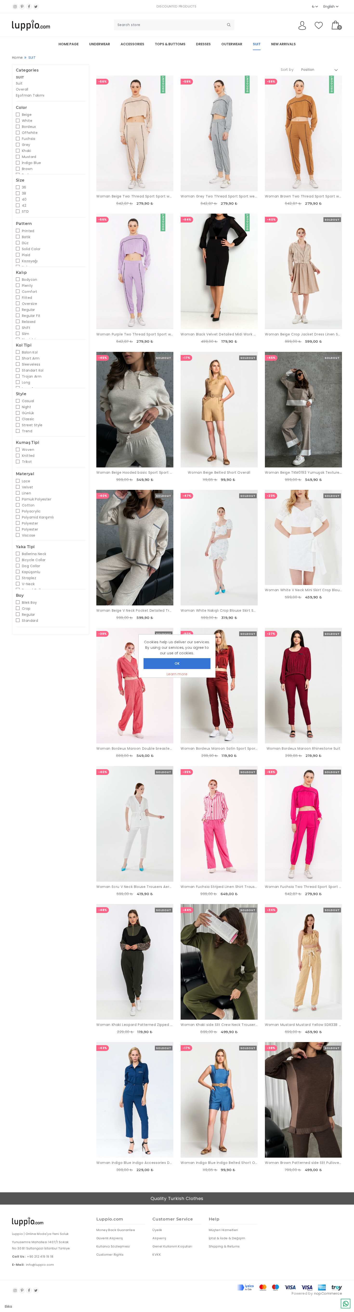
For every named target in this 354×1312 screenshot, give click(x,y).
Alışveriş (159, 1238)
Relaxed (29, 321)
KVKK (156, 1254)
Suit (19, 83)
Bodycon (29, 279)
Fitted (27, 297)
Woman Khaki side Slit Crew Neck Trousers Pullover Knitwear (219, 1024)
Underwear (99, 44)
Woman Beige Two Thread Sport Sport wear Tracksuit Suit (134, 196)
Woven (28, 449)
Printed (28, 231)
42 (24, 205)
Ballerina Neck (34, 553)
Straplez (29, 578)
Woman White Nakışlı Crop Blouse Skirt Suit (219, 610)
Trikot (27, 461)
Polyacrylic (31, 511)
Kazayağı (30, 261)
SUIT (257, 44)
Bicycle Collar (34, 560)
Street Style (32, 425)
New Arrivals (283, 44)
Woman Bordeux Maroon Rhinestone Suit (304, 748)
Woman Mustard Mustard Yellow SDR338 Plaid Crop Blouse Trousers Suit (303, 1024)
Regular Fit (31, 315)
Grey (26, 144)
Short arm (31, 358)
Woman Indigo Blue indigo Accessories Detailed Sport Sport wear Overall (134, 1162)
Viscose (28, 535)
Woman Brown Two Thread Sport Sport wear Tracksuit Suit (303, 196)
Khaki (26, 150)
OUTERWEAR (231, 44)
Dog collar (31, 566)
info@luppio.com (40, 1264)
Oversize (29, 303)
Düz (25, 243)
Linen (26, 493)
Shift (26, 327)
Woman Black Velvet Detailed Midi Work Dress (219, 334)
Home (17, 57)
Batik (26, 237)
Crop (26, 608)
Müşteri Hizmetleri (223, 1230)
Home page (69, 44)
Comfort (29, 291)
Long (26, 382)
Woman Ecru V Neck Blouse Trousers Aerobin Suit (134, 886)
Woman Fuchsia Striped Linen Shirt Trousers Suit (219, 886)
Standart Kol (33, 370)
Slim (25, 333)
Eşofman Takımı (30, 95)
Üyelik (157, 1230)
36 (24, 187)
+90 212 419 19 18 (40, 1256)
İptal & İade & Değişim (227, 1238)
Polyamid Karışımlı (38, 517)
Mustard (29, 156)
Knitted (28, 455)
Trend (27, 431)
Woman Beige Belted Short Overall (219, 472)
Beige (27, 114)
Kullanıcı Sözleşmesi (113, 1246)
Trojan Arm (31, 376)
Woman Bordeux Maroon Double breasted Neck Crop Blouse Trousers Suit (134, 748)
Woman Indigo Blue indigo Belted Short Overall (219, 1162)
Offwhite (30, 132)
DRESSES (203, 44)
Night (26, 407)
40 (24, 199)
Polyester (30, 523)
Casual (28, 401)
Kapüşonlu (31, 572)
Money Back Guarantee (115, 1230)
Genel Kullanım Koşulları (172, 1246)
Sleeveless (31, 364)
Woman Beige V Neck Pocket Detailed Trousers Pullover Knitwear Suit (134, 610)
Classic (28, 419)
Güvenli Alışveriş (109, 1238)
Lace (26, 481)
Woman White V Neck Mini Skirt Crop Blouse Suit (303, 590)
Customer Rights (110, 1254)
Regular (28, 309)
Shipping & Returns (224, 1246)
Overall (22, 89)
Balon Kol (30, 352)
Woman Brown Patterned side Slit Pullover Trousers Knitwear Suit (303, 1162)
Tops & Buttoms (170, 44)
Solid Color (31, 249)
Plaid (26, 255)
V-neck (28, 584)
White (27, 120)
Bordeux (29, 126)
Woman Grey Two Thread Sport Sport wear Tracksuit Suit (219, 196)
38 (24, 193)
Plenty (27, 285)
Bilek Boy (29, 602)
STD (25, 211)
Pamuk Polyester (36, 499)
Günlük (28, 413)
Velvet (27, 487)
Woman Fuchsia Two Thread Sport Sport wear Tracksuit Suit (303, 886)
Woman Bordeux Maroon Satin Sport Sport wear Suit (219, 748)
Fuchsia (28, 138)
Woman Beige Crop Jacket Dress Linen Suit (303, 334)
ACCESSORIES (132, 44)
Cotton (28, 505)
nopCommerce (328, 1293)
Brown (27, 168)
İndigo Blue (31, 162)
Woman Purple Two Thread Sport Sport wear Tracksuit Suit (134, 334)
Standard (30, 620)
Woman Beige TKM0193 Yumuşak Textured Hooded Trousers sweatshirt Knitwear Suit (303, 472)
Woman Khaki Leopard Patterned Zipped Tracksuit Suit (134, 1024)
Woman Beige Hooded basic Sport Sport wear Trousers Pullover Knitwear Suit (134, 472)
